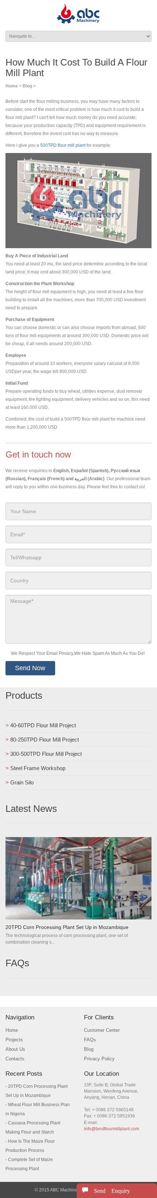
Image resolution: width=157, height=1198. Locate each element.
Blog (88, 1049)
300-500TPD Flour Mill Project (46, 754)
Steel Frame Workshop (37, 768)
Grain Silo (22, 782)
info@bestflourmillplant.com (111, 1128)
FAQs (90, 1039)
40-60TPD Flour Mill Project (43, 725)
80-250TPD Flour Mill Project (44, 739)
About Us (15, 1049)
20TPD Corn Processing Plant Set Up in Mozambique (67, 927)
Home (11, 86)
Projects (14, 1039)
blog (27, 86)
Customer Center (102, 1030)
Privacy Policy (99, 1058)
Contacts (14, 1058)
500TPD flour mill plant (62, 145)
